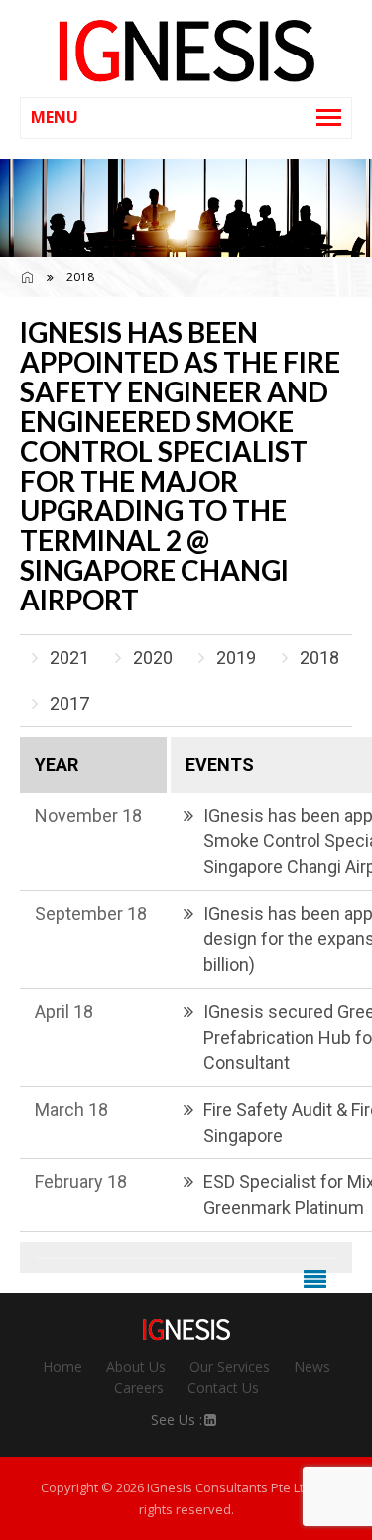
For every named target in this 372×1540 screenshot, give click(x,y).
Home (62, 1366)
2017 (69, 703)
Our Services (229, 1366)
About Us (136, 1366)
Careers (139, 1387)
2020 (153, 657)
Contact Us (223, 1387)
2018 (319, 657)
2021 (69, 657)
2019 (236, 657)
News (312, 1366)
